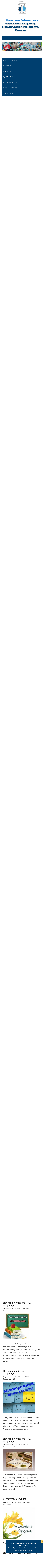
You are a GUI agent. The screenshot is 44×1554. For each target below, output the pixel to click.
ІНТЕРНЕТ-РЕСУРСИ (8, 93)
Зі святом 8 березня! (14, 1499)
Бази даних (6, 71)
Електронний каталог (10, 60)
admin (27, 1308)
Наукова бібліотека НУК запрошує (17, 1304)
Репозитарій (6, 66)
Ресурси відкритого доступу (12, 82)
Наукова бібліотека (22, 20)
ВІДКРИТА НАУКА (8, 77)
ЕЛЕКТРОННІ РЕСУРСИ (9, 88)
